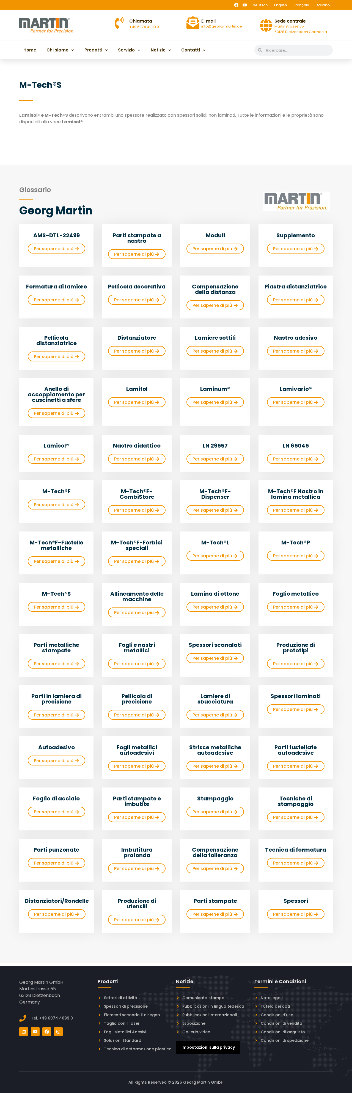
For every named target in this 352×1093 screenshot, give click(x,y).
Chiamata (140, 21)
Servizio (126, 50)
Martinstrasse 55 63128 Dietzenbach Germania (300, 29)
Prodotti (93, 50)
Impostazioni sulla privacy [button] (208, 1047)
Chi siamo (57, 50)
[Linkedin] (23, 1031)
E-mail (208, 21)
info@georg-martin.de (221, 26)
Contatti (190, 50)
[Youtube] (245, 5)
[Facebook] (236, 5)
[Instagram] (58, 1031)
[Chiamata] (119, 23)
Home (29, 50)
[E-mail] (192, 22)
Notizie (158, 50)
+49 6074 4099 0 (144, 26)
